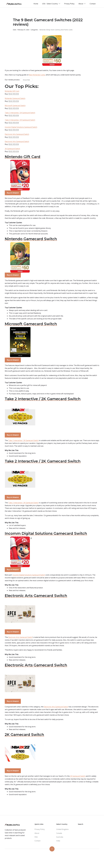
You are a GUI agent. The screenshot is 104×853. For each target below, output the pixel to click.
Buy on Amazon (13, 193)
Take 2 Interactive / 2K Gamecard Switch (20, 113)
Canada (59, 833)
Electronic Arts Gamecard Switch (17, 134)
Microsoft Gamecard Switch (15, 105)
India (58, 841)
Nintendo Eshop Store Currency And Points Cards (56, 30)
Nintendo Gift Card (12, 91)
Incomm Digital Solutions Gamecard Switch (21, 127)
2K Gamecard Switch (12, 149)
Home (36, 4)
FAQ (36, 837)
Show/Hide (26, 80)
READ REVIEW (13, 94)
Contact (93, 4)
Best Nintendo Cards (37, 75)
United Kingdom (62, 829)
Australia (59, 837)
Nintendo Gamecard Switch (15, 98)
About (37, 833)
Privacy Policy (69, 4)
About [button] (81, 4)
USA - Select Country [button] (50, 4)
